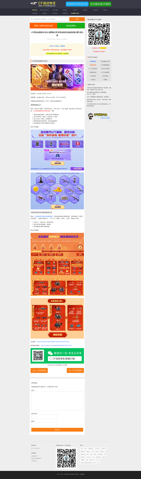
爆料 (87, 460)
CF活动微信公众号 (105, 61)
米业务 (96, 451)
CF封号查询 (93, 76)
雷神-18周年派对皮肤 (43, 25)
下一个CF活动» (75, 370)
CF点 (99, 462)
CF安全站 (93, 79)
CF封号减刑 (105, 76)
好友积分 (103, 448)
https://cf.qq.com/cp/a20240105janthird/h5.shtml (56, 345)
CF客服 (105, 79)
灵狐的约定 (90, 448)
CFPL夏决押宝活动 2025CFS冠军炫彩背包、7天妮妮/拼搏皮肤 (99, 105)
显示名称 (34, 413)
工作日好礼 (97, 448)
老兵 (82, 448)
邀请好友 (83, 457)
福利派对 (83, 451)
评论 (33, 390)
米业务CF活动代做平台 (36, 458)
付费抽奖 (83, 460)
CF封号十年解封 (105, 68)
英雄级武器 (98, 457)
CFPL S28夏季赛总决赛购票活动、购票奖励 (98, 97)
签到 (85, 448)
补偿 (105, 454)
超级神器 (83, 454)
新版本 (87, 451)
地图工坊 (102, 451)
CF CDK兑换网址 (105, 72)
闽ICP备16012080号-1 (74, 474)
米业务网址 (71, 25)
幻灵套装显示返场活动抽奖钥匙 (43, 216)
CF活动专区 (43, 4)
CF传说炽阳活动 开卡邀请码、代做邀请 (57, 53)
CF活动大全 (93, 61)
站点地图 (82, 474)
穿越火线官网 (34, 456)
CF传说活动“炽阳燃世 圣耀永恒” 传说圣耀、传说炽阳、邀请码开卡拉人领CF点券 (99, 88)
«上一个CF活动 (39, 370)
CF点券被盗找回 (105, 65)
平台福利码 (100, 454)
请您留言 (65, 39)
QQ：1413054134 (35, 448)
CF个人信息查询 (93, 68)
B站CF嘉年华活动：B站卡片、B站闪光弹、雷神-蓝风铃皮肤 (99, 100)
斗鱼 (93, 457)
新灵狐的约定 (93, 72)
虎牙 (91, 454)
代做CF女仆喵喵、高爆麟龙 (57, 46)
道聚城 (103, 457)
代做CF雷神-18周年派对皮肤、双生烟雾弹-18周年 (57, 50)
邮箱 (33, 421)
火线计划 (88, 457)
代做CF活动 (93, 65)
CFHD (92, 451)
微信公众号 (92, 460)
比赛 (98, 460)
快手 (87, 454)
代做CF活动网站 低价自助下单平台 (88, 462)
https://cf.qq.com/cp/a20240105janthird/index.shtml (53, 342)
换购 (95, 454)
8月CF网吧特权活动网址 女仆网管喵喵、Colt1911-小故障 (97, 93)
